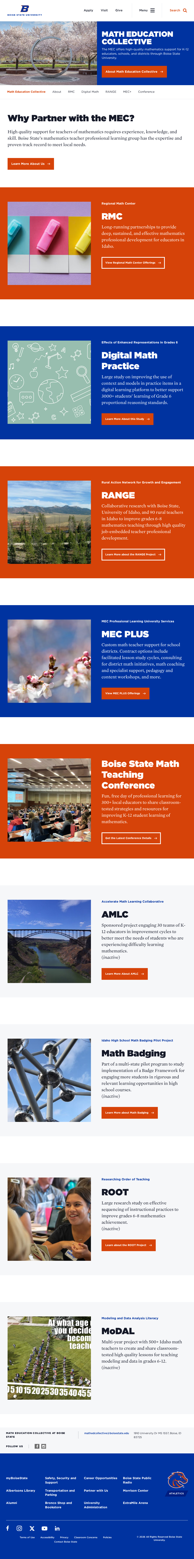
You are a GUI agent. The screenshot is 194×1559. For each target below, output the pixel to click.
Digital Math (90, 91)
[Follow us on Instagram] (43, 1446)
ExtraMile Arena (135, 1503)
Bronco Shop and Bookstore (58, 1505)
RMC (71, 91)
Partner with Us (96, 1490)
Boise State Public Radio (137, 1480)
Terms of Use (27, 1537)
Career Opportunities (100, 1478)
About (56, 91)
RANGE (111, 91)
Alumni (11, 1503)
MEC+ (127, 91)
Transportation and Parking (60, 1493)
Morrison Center (135, 1490)
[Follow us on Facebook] (37, 1446)
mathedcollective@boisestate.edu (106, 1433)
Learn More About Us (28, 164)
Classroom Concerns (85, 1537)
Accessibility (47, 1537)
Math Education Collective (26, 91)
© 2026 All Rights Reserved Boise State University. (159, 1538)
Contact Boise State (65, 1541)
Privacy (64, 1537)
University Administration (95, 1505)
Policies (107, 1537)
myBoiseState (17, 1478)
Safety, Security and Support (60, 1480)
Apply (88, 10)
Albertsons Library (20, 1490)
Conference (146, 91)
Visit (104, 10)
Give (119, 10)
